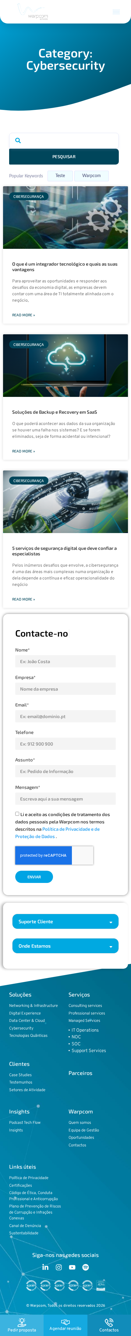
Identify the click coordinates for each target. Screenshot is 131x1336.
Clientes (19, 1063)
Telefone (24, 732)
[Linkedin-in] (45, 1267)
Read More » (23, 315)
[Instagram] (59, 1267)
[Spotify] (85, 1267)
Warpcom (91, 176)
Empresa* (25, 677)
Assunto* (25, 759)
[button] (116, 12)
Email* (22, 704)
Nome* (22, 649)
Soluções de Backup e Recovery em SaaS (54, 412)
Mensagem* (27, 787)
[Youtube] (72, 1267)
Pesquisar (64, 156)
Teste (60, 176)
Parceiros (80, 1072)
